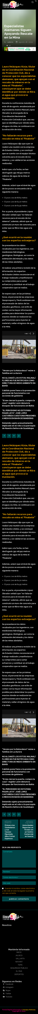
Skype (7, 990)
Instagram (9, 987)
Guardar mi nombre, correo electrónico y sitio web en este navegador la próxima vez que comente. (18, 890)
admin (10, 42)
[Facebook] (4, 436)
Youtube (8, 997)
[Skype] (3, 990)
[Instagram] (3, 987)
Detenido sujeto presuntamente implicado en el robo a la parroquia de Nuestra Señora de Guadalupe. (18, 425)
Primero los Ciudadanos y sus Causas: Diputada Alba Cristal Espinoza (10, 832)
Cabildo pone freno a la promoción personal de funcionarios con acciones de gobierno (18, 393)
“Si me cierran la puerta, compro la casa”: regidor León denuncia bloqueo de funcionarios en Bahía (18, 403)
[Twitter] (9, 436)
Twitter (8, 993)
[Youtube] (3, 996)
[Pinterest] (14, 436)
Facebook (9, 984)
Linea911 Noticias (28, 1010)
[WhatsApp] (19, 436)
